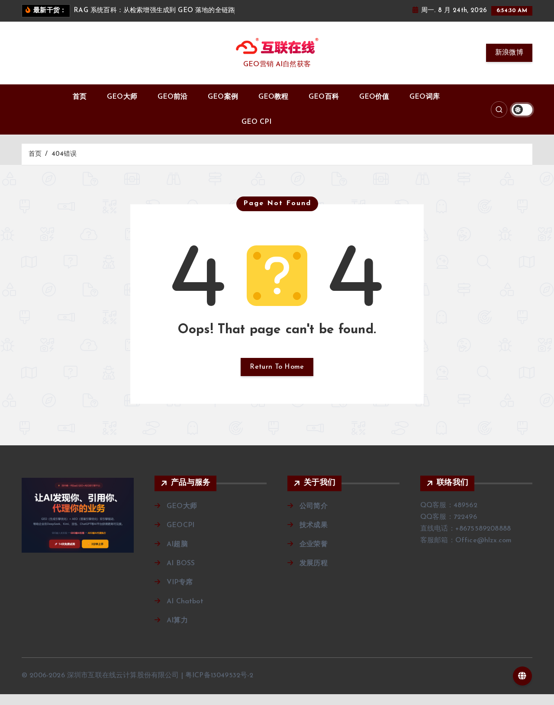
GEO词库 (424, 96)
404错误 (64, 154)
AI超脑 (177, 544)
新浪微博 (509, 52)
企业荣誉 (314, 544)
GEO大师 (122, 96)
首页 (80, 96)
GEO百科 (324, 96)
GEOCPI (180, 525)
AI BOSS (181, 563)
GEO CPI (256, 122)
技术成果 (314, 525)
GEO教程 (273, 96)
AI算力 (177, 620)
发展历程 (314, 563)
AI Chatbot (185, 601)
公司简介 (314, 506)
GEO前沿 (173, 96)
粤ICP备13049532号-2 (219, 675)
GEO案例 (223, 96)
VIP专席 (180, 582)
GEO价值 (374, 96)
